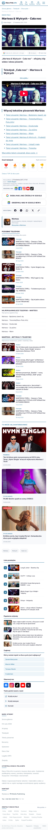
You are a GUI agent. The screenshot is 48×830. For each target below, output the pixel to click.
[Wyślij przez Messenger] (21, 210)
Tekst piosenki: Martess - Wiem (20, 133)
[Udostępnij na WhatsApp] (27, 210)
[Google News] (16, 188)
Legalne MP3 (6, 756)
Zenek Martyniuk (11, 659)
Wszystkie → (41, 807)
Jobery (5, 817)
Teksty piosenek (8, 738)
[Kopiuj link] (38, 210)
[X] (28, 685)
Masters (26, 817)
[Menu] (43, 2)
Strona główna (6, 8)
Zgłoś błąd (43, 53)
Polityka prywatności (37, 827)
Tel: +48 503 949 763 (13, 799)
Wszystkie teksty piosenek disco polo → (20, 153)
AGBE (10, 811)
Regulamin (29, 826)
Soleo (4, 820)
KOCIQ (16, 811)
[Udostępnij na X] (32, 210)
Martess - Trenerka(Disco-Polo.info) (15, 320)
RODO (44, 826)
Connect (24, 811)
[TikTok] (32, 188)
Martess (5, 551)
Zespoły (5, 760)
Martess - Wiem (7, 331)
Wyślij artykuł (12, 696)
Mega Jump (33, 811)
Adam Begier (7, 22)
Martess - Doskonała (9, 324)
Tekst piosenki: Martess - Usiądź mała (22, 144)
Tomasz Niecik (10, 669)
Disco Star (5, 751)
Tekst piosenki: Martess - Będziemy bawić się (26, 115)
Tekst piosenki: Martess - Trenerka (21, 148)
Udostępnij (33, 53)
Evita (4, 811)
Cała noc (24, 551)
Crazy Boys (6, 814)
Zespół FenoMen (26, 820)
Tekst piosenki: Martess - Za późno (21, 130)
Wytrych (14, 551)
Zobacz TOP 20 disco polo (10, 173)
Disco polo (24, 8)
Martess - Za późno (9, 328)
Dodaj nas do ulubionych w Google (14, 53)
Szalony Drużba (37, 817)
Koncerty (5, 742)
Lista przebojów (9, 560)
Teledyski (16, 8)
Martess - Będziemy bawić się (13, 316)
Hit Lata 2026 (7, 724)
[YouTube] (28, 188)
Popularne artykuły (11, 616)
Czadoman (9, 674)
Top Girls (15, 814)
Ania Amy (24, 814)
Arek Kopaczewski (15, 817)
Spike (17, 820)
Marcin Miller (10, 664)
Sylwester (5, 747)
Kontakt (11, 706)
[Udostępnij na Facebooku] (15, 210)
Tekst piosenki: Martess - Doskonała (22, 126)
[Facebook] (20, 188)
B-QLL (11, 820)
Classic (38, 814)
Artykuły (5, 728)
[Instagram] (24, 188)
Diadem (31, 814)
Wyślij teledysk (13, 701)
